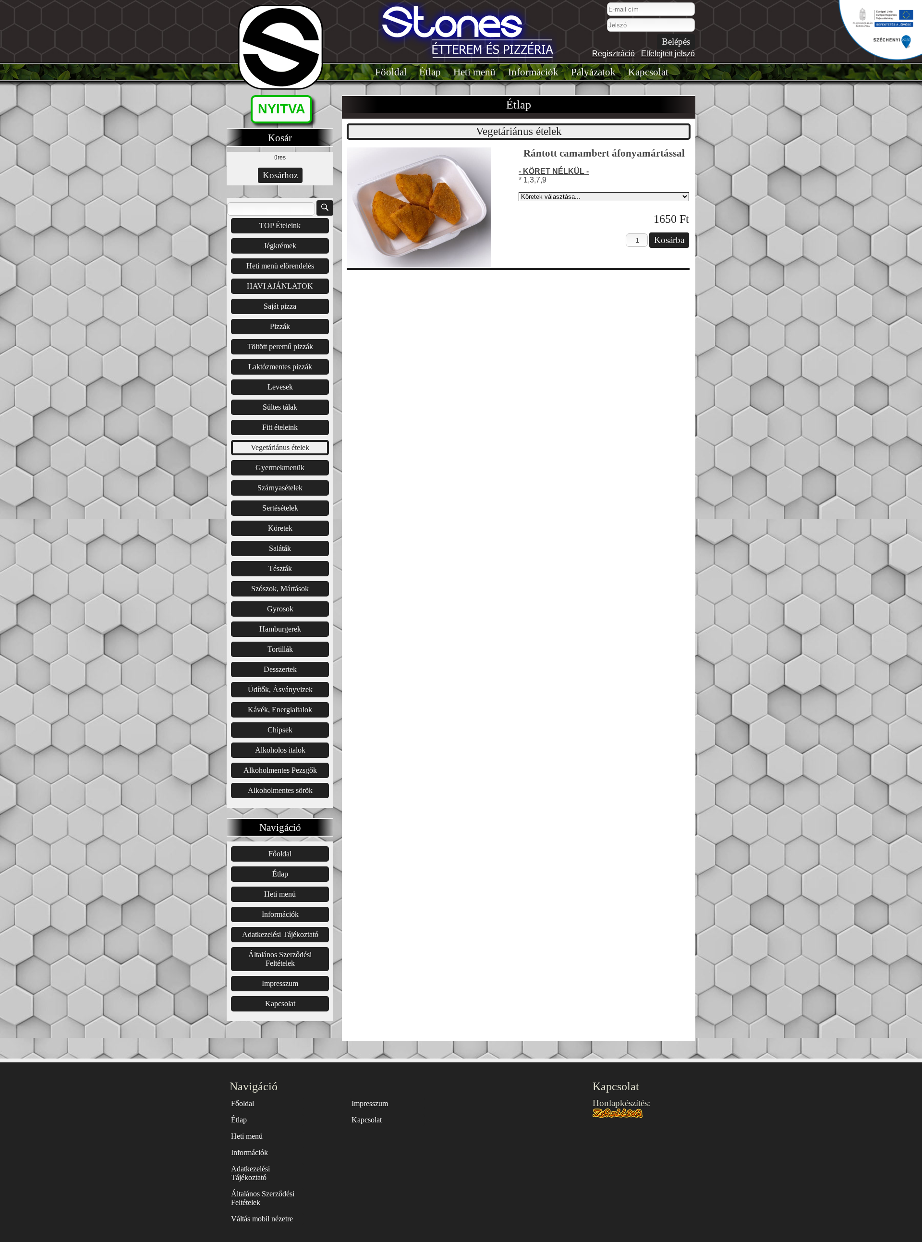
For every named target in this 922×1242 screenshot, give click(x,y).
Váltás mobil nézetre (262, 1219)
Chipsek (279, 730)
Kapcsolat (648, 72)
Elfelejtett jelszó (668, 53)
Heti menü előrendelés (280, 266)
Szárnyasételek (280, 488)
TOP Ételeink (280, 225)
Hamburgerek (280, 629)
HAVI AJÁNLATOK (280, 286)
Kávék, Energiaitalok (280, 710)
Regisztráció (613, 53)
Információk (533, 72)
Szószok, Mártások (280, 588)
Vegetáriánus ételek (280, 447)
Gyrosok (280, 609)
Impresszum (280, 983)
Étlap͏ (430, 72)
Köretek (280, 528)
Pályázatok (593, 72)
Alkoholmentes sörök (280, 790)
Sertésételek (280, 508)
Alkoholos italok (280, 750)
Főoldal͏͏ (391, 72)
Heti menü (474, 72)
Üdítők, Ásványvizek (280, 689)
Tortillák (280, 649)
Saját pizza (280, 306)
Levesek (280, 387)
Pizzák (280, 326)
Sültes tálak (280, 407)
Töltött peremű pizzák (280, 346)
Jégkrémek (280, 246)
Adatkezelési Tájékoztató (280, 934)
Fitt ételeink (280, 427)
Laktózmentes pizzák (280, 367)
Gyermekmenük (279, 467)
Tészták (280, 568)
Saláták (280, 548)
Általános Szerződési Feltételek (280, 958)
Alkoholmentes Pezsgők (280, 770)
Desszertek (280, 669)
